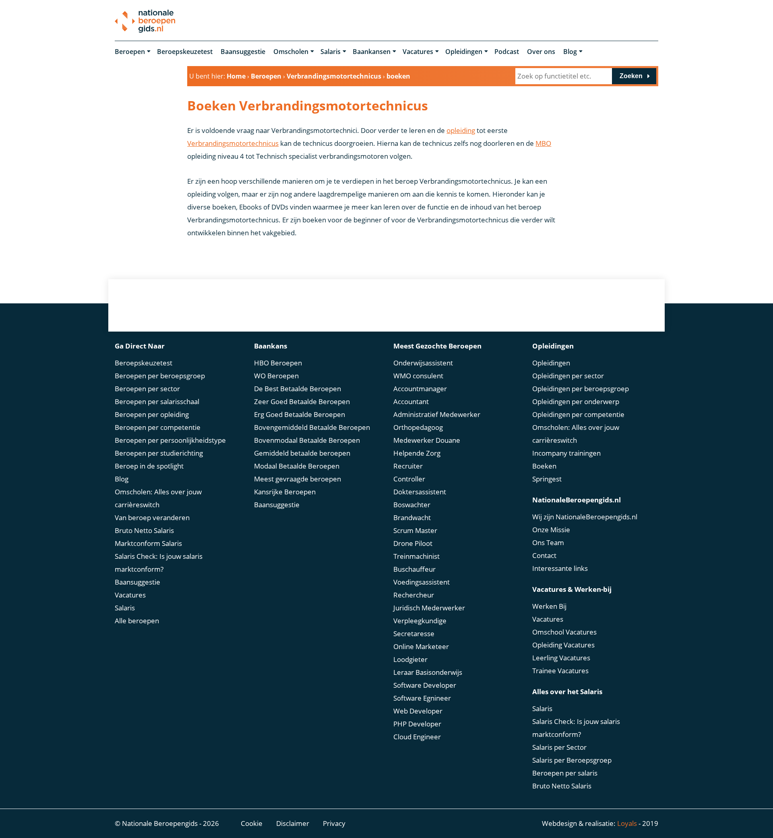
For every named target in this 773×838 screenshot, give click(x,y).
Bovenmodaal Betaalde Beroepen (307, 440)
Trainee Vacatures (560, 670)
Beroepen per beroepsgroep (160, 375)
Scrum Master (415, 530)
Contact (544, 555)
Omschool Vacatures (564, 632)
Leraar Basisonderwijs (427, 672)
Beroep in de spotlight (149, 466)
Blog (570, 51)
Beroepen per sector (147, 388)
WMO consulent (418, 375)
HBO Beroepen (278, 362)
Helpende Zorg (416, 453)
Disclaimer (292, 823)
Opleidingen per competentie (578, 414)
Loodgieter (410, 659)
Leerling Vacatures (561, 657)
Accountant (411, 401)
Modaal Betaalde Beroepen (296, 466)
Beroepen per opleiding (152, 414)
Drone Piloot (412, 543)
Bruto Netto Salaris (144, 530)
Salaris (330, 51)
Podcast (506, 51)
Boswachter (411, 504)
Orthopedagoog (418, 427)
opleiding (460, 130)
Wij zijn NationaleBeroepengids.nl (584, 516)
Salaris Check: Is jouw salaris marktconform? (159, 563)
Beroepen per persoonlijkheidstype (170, 440)
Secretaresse (413, 633)
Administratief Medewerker (436, 414)
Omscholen (290, 51)
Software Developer (424, 685)
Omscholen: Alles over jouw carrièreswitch (158, 498)
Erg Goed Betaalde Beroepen (299, 414)
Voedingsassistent (421, 582)
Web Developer (417, 711)
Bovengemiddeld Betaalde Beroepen (312, 427)
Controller (409, 478)
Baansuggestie (243, 51)
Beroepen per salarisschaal (157, 401)
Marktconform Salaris (148, 543)
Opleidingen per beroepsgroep (580, 388)
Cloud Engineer (417, 736)
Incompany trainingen (566, 453)
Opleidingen (463, 51)
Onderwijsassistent (423, 362)
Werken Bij (549, 606)
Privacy (334, 823)
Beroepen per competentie (157, 427)
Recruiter (408, 466)
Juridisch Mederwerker (429, 607)
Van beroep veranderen (152, 517)
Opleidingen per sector (568, 375)
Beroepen (130, 51)
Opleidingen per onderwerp (575, 401)
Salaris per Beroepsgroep (572, 760)
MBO (543, 143)
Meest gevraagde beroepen (297, 478)
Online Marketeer (421, 646)
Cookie (251, 823)
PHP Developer (417, 723)
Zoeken (631, 76)
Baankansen (372, 51)
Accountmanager (420, 388)
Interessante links (560, 568)
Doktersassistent (419, 491)
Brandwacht (412, 517)
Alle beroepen (137, 620)
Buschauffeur (414, 569)
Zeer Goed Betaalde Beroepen (302, 401)
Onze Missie (551, 529)
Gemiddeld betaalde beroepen (302, 453)
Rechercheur (413, 594)
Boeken (544, 466)
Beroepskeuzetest (185, 51)
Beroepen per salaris (564, 773)
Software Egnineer (422, 698)
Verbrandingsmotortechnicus (233, 143)
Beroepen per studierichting (159, 453)
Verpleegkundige (419, 620)
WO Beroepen (276, 375)
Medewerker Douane (426, 440)
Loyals (627, 823)
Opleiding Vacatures (563, 644)
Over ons (541, 51)
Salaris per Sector (559, 747)
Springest (547, 478)
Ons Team (548, 542)
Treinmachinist (416, 556)
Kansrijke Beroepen (285, 491)
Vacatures (418, 51)
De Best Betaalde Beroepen (297, 388)
